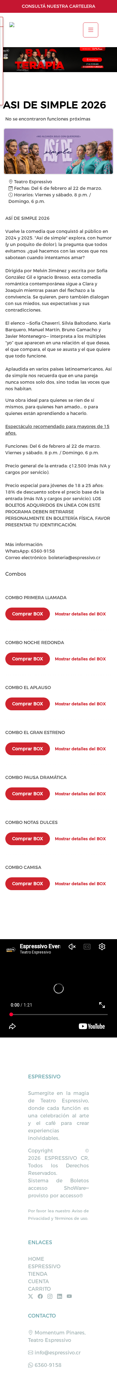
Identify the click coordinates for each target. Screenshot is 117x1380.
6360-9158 (47, 1365)
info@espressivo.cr (56, 1353)
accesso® (71, 1196)
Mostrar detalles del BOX (80, 613)
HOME (36, 1259)
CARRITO (39, 1289)
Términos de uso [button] (71, 1218)
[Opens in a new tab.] (32, 1296)
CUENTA (38, 1281)
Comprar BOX (27, 614)
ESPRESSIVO (44, 1266)
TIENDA (37, 1274)
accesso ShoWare (58, 1188)
